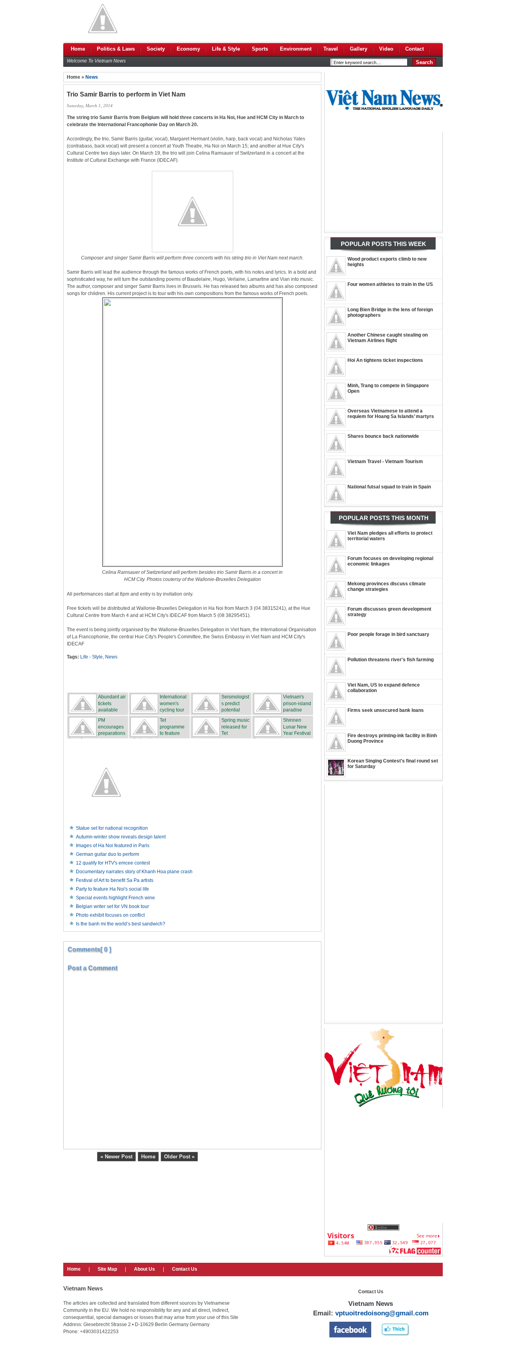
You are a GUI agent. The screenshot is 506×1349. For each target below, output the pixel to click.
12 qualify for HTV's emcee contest (113, 863)
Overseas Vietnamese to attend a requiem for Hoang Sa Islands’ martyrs (390, 413)
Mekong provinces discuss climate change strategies (386, 586)
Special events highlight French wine (115, 898)
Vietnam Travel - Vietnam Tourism (385, 461)
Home (148, 1157)
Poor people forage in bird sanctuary (388, 634)
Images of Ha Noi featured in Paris (112, 845)
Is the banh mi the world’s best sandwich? (120, 924)
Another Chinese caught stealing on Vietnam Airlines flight (387, 337)
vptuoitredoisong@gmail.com (382, 1313)
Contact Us (184, 1269)
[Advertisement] (299, 18)
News (91, 77)
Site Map (107, 1269)
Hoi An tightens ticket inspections (385, 360)
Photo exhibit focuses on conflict (110, 915)
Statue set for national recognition (112, 828)
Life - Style (91, 657)
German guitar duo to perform (107, 854)
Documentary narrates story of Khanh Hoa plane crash (134, 871)
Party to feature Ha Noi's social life (112, 889)
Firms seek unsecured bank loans (385, 710)
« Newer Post (116, 1157)
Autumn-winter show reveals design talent (121, 837)
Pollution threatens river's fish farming (390, 659)
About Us (144, 1269)
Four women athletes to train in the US (390, 284)
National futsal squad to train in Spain (389, 487)
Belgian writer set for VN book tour (112, 906)
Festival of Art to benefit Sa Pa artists (114, 880)
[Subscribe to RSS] (251, 676)
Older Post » (179, 1157)
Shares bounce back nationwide (383, 436)
